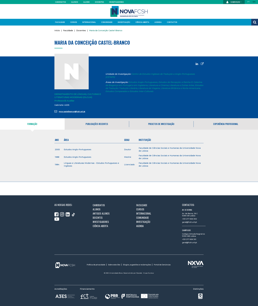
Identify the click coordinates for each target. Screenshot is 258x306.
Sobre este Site (114, 265)
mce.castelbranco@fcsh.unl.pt (72, 112)
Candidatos (60, 2)
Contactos (172, 22)
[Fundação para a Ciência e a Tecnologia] (89, 296)
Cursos (73, 22)
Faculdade (60, 22)
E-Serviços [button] (235, 2)
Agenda (158, 22)
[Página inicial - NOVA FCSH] (129, 11)
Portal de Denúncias (162, 265)
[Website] (202, 64)
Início (57, 30)
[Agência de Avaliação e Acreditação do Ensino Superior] (65, 296)
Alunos (74, 2)
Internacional (89, 22)
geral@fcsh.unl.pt (189, 222)
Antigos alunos (101, 213)
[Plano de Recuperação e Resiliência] (131, 296)
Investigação (124, 22)
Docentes (99, 2)
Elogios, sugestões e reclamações (137, 265)
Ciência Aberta (142, 22)
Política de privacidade (96, 265)
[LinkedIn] (197, 64)
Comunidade (106, 22)
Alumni (86, 2)
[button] (254, 22)
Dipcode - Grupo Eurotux (145, 273)
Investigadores (116, 2)
